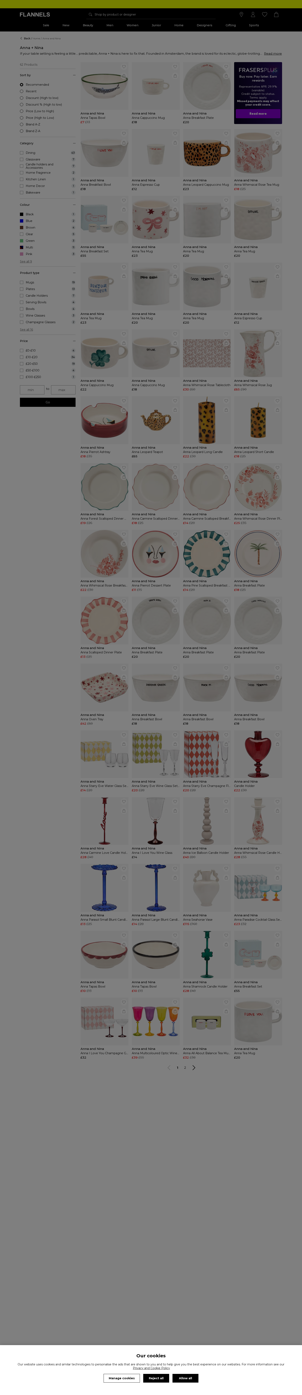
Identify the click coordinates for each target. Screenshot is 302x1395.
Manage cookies (122, 1378)
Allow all (185, 1378)
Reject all (156, 1378)
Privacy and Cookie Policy (151, 1368)
